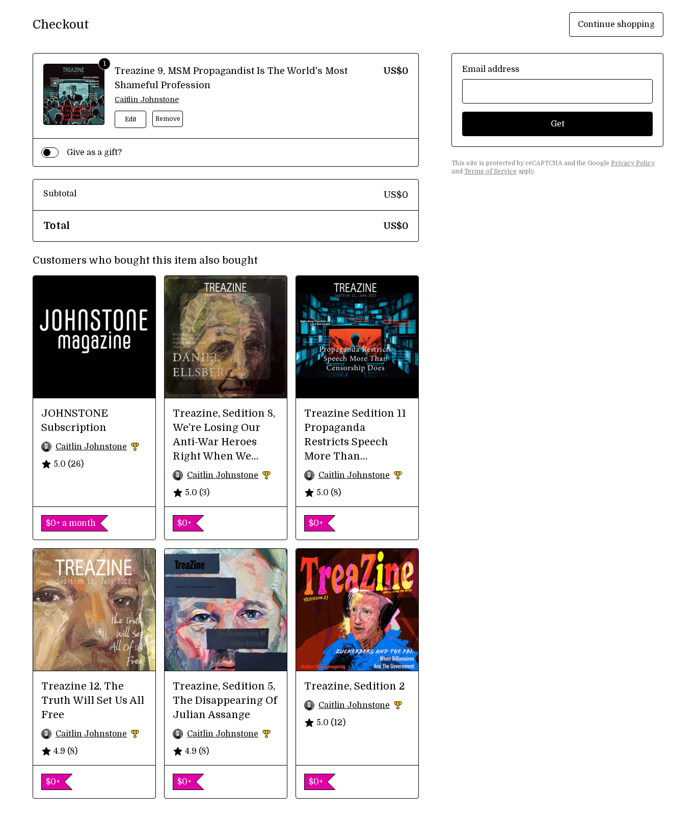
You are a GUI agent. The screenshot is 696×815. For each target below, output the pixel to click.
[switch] (50, 152)
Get (558, 124)
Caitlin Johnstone (147, 99)
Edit (131, 119)
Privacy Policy (633, 163)
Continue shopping (616, 24)
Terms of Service (490, 171)
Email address (490, 69)
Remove (167, 118)
